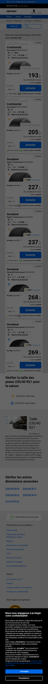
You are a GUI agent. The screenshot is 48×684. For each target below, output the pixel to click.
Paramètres (24, 678)
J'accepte (24, 671)
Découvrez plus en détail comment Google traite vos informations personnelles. (23, 663)
